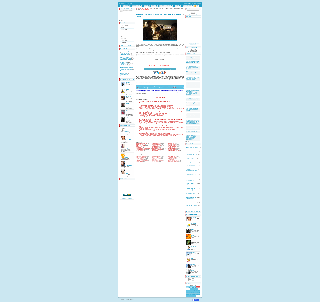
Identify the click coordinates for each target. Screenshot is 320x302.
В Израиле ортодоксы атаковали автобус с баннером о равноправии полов (157, 129)
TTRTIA (188, 151)
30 (193, 296)
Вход (145, 6)
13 (187, 292)
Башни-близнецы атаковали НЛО (147, 130)
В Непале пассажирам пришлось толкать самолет (151, 102)
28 (189, 296)
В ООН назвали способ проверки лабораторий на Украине (191, 72)
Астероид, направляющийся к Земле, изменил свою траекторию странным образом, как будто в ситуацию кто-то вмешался (193, 92)
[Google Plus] (165, 73)
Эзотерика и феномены (125, 75)
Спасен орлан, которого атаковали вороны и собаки (151, 114)
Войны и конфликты (140, 144)
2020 (142, 8)
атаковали (141, 88)
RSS (197, 6)
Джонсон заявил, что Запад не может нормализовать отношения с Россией (192, 78)
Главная (125, 6)
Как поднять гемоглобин (145, 120)
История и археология (125, 59)
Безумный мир (171, 143)
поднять (145, 88)
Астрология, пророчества (141, 143)
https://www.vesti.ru (164, 86)
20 (187, 294)
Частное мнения (124, 74)
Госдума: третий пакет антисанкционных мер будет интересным (192, 67)
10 (195, 290)
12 (199, 290)
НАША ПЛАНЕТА (191, 278)
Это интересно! (155, 150)
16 (193, 292)
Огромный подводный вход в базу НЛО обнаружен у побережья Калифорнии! (157, 135)
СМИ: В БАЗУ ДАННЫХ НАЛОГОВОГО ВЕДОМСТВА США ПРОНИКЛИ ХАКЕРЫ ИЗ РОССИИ (161, 119)
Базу (137, 88)
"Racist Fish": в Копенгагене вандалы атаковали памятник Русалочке (155, 106)
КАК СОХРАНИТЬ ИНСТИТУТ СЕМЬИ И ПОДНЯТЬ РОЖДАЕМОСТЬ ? (155, 113)
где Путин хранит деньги (191, 131)
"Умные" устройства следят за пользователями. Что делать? (192, 62)
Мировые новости (156, 146)
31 (195, 296)
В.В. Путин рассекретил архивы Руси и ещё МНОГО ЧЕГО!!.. (191, 207)
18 (197, 292)
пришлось (177, 87)
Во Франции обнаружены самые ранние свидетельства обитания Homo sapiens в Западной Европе (192, 115)
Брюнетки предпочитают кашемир (192, 170)
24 (195, 294)
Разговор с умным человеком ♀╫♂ (190, 189)
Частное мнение (139, 150)
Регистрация (135, 6)
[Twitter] (158, 73)
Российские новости (172, 148)
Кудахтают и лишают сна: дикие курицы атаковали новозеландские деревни (157, 107)
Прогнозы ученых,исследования (143, 148)
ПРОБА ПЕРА (189, 202)
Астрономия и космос (156, 143)
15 (191, 292)
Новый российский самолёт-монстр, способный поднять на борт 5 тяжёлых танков (158, 121)
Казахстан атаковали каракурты (146, 118)
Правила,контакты (165, 6)
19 (199, 292)
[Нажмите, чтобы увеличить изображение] (160, 30)
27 (187, 296)
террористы (165, 87)
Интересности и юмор (125, 58)
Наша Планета (187, 6)
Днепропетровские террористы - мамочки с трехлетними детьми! (154, 133)
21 (189, 294)
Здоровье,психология (156, 145)
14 (189, 292)
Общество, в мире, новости (126, 67)
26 (199, 294)
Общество (170, 147)
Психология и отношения (126, 69)
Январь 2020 (193, 285)
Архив (176, 6)
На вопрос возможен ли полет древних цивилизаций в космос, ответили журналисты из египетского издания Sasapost (193, 122)
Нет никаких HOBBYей (191, 154)
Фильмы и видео (124, 73)
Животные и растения (125, 56)
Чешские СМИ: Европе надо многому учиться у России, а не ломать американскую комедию (160, 116)
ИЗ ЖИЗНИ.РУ (191, 280)
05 (150, 8)
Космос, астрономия (125, 61)
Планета (157, 87)
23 (193, 294)
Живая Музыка (189, 162)
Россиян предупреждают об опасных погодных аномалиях (192, 58)
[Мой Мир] (163, 73)
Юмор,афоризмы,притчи (173, 150)
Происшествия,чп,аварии (157, 148)
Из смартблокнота (190, 193)
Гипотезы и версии (156, 144)
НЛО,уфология (123, 66)
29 (191, 296)
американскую (171, 87)
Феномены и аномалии (157, 149)
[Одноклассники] (160, 73)
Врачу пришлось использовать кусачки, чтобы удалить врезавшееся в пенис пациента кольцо (161, 134)
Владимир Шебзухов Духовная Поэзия (191, 198)
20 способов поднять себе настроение (148, 132)
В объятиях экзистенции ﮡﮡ (190, 179)
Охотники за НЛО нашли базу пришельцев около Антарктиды (153, 104)
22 (191, 294)
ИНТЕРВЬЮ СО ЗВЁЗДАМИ (190, 184)
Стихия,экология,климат (141, 149)
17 (195, 292)
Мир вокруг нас (123, 62)
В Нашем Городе (190, 158)
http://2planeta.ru (139, 87)
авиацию (181, 87)
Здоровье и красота (124, 57)
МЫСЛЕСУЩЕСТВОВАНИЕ (192, 147)
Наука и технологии (124, 63)
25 (197, 294)
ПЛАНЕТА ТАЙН (191, 279)
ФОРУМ (153, 6)
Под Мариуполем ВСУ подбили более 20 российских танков (192, 99)
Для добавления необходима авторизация (193, 44)
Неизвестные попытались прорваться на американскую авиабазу (154, 101)
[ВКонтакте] (155, 73)
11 (197, 290)
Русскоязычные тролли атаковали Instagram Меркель (151, 115)
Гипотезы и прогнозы (125, 53)
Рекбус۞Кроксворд (190, 165)
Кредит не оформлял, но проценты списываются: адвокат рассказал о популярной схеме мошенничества (191, 137)
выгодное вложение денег (193, 14)
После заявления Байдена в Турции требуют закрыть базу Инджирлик (156, 105)
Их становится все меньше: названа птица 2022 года (192, 128)
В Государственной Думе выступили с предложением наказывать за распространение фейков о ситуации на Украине (192, 84)
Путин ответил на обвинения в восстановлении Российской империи (192, 103)
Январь (146, 8)
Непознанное (123, 64)
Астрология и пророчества (126, 51)
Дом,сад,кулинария (124, 54)
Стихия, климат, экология (126, 70)
